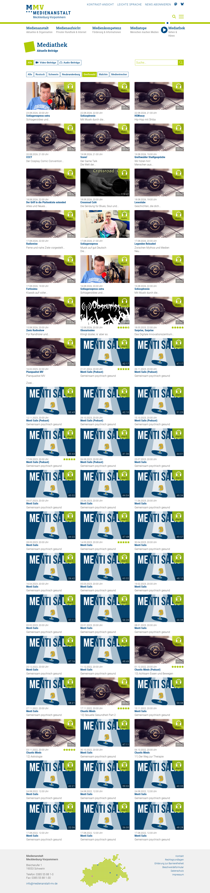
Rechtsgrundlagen (174, 859)
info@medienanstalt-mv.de (41, 883)
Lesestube (140, 202)
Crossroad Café (88, 202)
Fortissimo (31, 288)
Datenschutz (177, 871)
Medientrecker (119, 74)
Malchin (103, 74)
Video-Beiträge (47, 62)
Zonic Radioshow (35, 330)
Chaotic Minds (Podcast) (147, 669)
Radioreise (32, 243)
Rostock (40, 74)
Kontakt (180, 856)
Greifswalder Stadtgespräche (150, 157)
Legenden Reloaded (145, 243)
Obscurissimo (87, 330)
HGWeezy (140, 115)
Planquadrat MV (34, 371)
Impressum (178, 874)
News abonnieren (158, 4)
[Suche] (174, 17)
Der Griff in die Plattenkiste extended (46, 202)
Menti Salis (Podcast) (91, 371)
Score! (83, 157)
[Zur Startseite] (48, 12)
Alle (30, 62)
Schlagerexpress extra (38, 115)
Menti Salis (141, 462)
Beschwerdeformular (173, 867)
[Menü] (181, 16)
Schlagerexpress (89, 243)
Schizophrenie (87, 115)
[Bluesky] (182, 4)
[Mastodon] (175, 4)
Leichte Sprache (129, 4)
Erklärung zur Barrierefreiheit (169, 863)
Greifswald (89, 74)
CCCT (29, 157)
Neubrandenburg (71, 74)
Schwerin (53, 74)
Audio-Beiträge (71, 62)
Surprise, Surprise (144, 330)
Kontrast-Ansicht (100, 4)
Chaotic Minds (87, 711)
